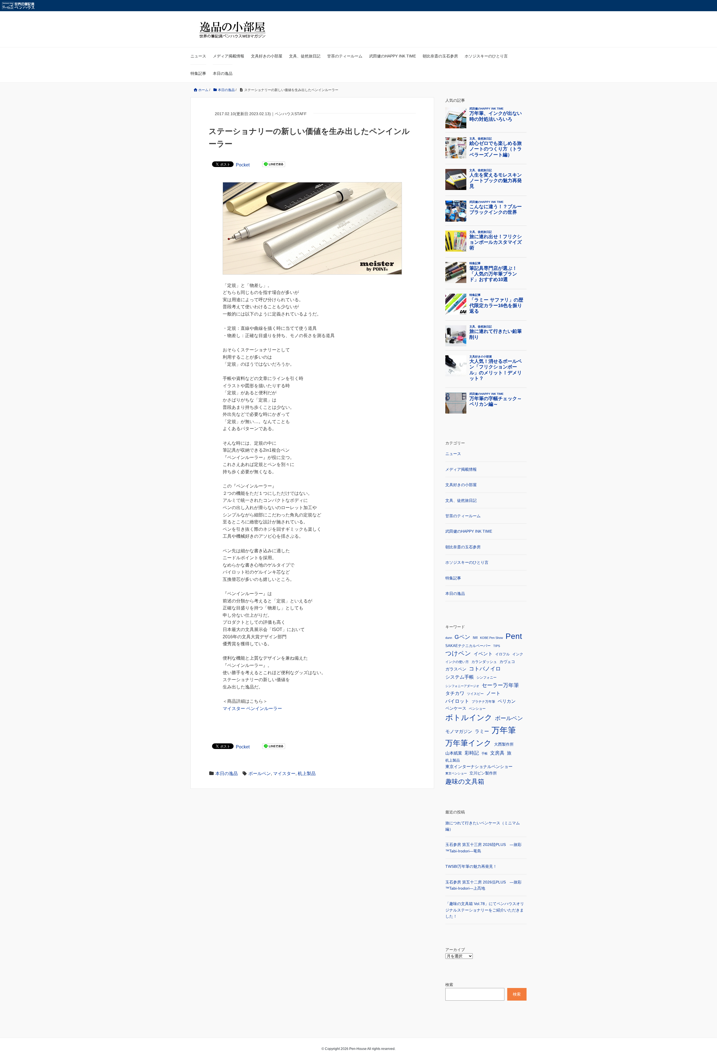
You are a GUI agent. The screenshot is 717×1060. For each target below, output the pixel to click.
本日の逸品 (222, 73)
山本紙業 (453, 753)
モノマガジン (458, 731)
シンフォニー (486, 677)
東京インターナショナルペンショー (479, 766)
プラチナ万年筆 (483, 702)
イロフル (502, 654)
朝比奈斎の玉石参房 (440, 56)
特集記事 (198, 73)
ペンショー (477, 709)
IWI (475, 638)
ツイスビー (475, 694)
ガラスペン (455, 669)
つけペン (458, 653)
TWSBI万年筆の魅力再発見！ (471, 866)
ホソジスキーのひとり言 (486, 56)
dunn (448, 637)
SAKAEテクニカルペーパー (468, 646)
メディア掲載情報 (228, 56)
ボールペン (259, 773)
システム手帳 (459, 677)
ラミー (482, 731)
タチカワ (454, 693)
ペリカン (507, 701)
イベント (483, 654)
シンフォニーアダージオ (462, 686)
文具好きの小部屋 (266, 56)
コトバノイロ (485, 669)
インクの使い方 (457, 662)
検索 (449, 984)
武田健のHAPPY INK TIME (392, 56)
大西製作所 (504, 744)
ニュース (198, 56)
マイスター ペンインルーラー (252, 708)
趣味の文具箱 (464, 781)
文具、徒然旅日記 (304, 56)
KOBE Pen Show (491, 637)
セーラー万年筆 (500, 685)
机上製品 (307, 773)
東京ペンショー (456, 773)
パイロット (457, 701)
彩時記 (472, 753)
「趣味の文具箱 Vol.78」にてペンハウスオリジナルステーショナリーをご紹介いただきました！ (484, 909)
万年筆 (504, 730)
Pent (514, 636)
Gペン (462, 637)
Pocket (243, 165)
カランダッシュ (484, 662)
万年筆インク (468, 743)
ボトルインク (468, 717)
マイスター (284, 773)
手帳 (484, 753)
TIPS (496, 646)
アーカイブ (455, 949)
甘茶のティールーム (344, 56)
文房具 (497, 753)
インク (517, 654)
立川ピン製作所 (483, 773)
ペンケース (455, 708)
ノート (493, 693)
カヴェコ (507, 661)
